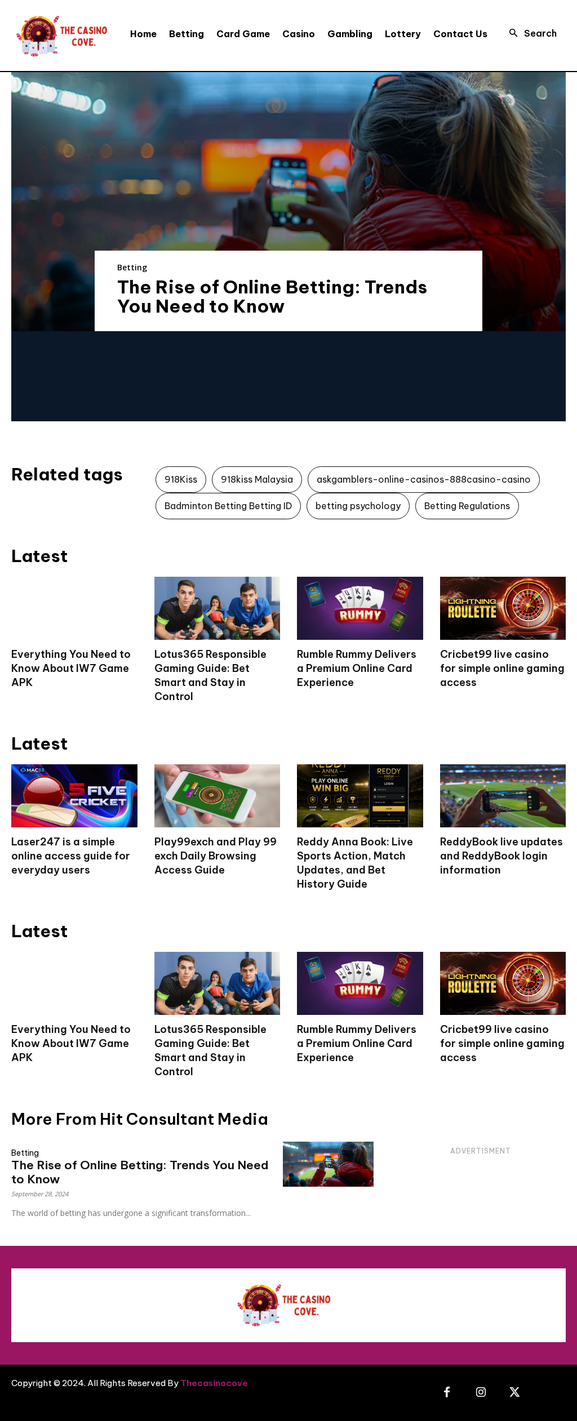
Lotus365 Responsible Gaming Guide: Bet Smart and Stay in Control (210, 675)
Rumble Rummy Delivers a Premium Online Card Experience (356, 668)
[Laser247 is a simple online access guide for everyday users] (74, 795)
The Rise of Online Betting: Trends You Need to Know (272, 296)
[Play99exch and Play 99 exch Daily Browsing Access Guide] (217, 795)
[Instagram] (481, 1393)
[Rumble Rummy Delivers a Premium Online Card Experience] (360, 608)
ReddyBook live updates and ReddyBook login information (501, 855)
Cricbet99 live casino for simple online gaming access (502, 668)
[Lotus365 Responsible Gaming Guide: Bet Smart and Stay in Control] (217, 608)
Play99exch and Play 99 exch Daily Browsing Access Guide (215, 855)
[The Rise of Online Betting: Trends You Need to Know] (288, 201)
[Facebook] (447, 1393)
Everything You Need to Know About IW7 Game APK (71, 668)
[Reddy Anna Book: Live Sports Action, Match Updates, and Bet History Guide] (360, 795)
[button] (530, 33)
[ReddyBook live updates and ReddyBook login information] (503, 795)
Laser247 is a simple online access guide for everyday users (70, 855)
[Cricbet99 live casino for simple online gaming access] (503, 608)
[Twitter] (514, 1393)
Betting (132, 267)
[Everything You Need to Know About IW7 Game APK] (74, 608)
